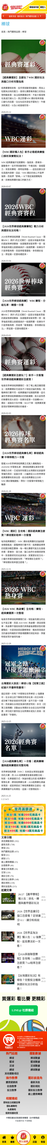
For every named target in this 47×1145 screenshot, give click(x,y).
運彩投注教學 (7, 879)
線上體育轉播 (7, 862)
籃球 (3, 855)
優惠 (12, 1142)
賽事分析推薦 (7, 869)
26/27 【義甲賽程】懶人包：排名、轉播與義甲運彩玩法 (29, 899)
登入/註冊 (23, 1141)
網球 (3, 858)
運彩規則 (5, 883)
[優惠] (12, 1137)
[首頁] (4, 1137)
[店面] (34, 1137)
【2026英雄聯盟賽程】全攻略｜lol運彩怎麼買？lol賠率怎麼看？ (29, 961)
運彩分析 (5, 876)
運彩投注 (21, 16)
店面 (35, 1142)
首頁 (3, 32)
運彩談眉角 (6, 886)
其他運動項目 (7, 841)
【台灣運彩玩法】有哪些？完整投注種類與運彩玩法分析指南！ (28, 982)
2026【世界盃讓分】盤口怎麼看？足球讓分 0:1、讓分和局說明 (29, 918)
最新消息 (12, 16)
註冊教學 (5, 865)
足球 (3, 872)
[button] (23, 1010)
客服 (43, 1142)
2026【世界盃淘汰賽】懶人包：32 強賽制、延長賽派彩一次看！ (29, 939)
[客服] (43, 1137)
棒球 (3, 848)
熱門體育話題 (31, 16)
